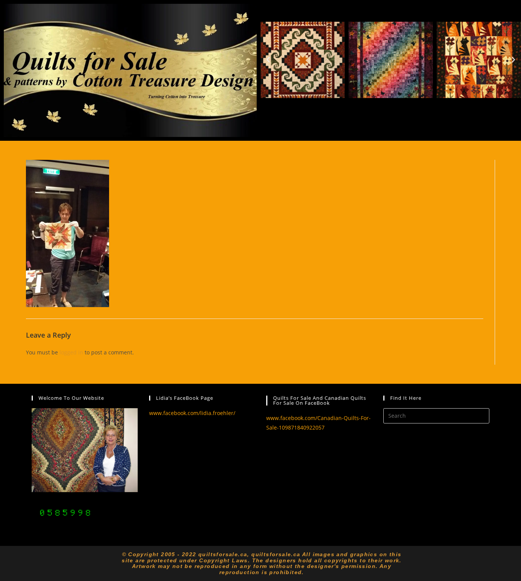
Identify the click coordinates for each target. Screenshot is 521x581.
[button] (268, 60)
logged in (71, 352)
